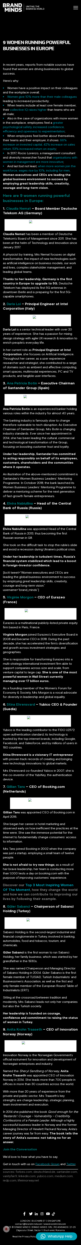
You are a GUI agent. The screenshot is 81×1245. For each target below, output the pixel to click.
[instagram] (43, 1213)
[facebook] (26, 1214)
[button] (56, 1236)
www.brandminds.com (55, 1224)
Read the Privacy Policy (24, 1236)
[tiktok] (55, 1214)
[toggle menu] (75, 7)
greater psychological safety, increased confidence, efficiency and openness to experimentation (34, 127)
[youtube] (49, 1214)
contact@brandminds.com (29, 1224)
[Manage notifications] (6, 1229)
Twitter (70, 1164)
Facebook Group (47, 1164)
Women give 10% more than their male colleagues (42, 96)
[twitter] (32, 1213)
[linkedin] (37, 1213)
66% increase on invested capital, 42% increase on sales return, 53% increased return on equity (39, 144)
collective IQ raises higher (28, 109)
